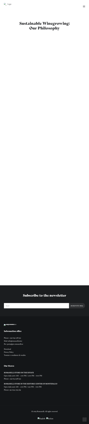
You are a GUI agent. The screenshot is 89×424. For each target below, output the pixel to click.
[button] (84, 6)
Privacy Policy (8, 352)
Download (7, 349)
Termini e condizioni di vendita (15, 355)
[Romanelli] (8, 4)
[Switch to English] (41, 418)
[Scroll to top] (84, 419)
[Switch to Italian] (50, 418)
